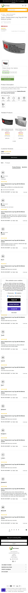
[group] (14, 152)
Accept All (14, 309)
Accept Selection (14, 304)
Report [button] (14, 220)
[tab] (16, 167)
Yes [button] (11, 220)
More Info (7, 138)
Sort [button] (2, 162)
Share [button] (17, 220)
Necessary (11, 293)
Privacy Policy (20, 290)
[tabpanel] (7, 127)
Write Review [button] (14, 157)
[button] (14, 29)
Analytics (18, 293)
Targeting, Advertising (15, 296)
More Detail (14, 312)
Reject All (14, 300)
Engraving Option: (6, 70)
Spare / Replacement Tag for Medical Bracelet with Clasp (20, 130)
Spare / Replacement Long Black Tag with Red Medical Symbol (7, 130)
